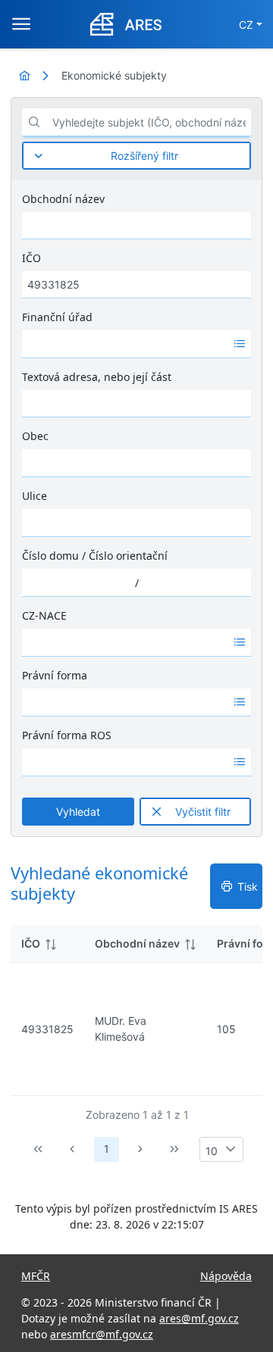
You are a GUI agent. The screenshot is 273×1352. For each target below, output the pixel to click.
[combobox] (125, 344)
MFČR (35, 1276)
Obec (35, 436)
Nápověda (226, 1276)
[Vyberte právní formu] (239, 702)
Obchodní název (63, 199)
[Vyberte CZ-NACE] (239, 642)
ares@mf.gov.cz (199, 1318)
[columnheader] (47, 944)
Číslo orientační (128, 555)
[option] (125, 344)
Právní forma (54, 675)
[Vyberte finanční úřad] (239, 344)
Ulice (34, 496)
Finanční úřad (57, 317)
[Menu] (21, 24)
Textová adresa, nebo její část (96, 377)
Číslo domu (50, 555)
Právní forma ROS (66, 735)
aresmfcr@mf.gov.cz (101, 1334)
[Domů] (24, 75)
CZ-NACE (44, 615)
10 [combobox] (212, 1150)
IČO (31, 258)
